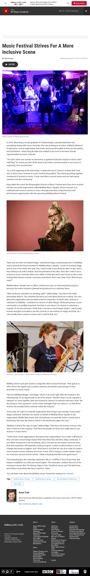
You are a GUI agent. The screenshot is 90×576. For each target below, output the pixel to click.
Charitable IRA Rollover (77, 533)
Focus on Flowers (57, 531)
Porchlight (54, 552)
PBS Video (36, 538)
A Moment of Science (58, 540)
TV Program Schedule (40, 536)
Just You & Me (56, 535)
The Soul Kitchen (57, 556)
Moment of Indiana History (57, 537)
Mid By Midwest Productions (67, 479)
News (35, 547)
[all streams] (87, 11)
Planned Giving (74, 538)
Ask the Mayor (38, 558)
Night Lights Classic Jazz (58, 548)
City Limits (36, 560)
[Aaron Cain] (11, 495)
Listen (53, 522)
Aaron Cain (24, 492)
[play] (6, 11)
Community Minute (39, 562)
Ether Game (55, 529)
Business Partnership (76, 529)
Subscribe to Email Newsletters (39, 542)
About (35, 522)
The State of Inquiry (58, 554)
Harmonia (54, 533)
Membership (73, 528)
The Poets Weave (57, 550)
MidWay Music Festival (22, 479)
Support (72, 522)
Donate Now (73, 526)
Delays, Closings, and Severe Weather (40, 552)
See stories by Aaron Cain (30, 503)
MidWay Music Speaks (43, 479)
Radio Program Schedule (38, 530)
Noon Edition (37, 557)
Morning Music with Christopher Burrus (58, 542)
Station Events (38, 540)
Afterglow (54, 528)
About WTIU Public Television (39, 534)
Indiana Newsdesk (39, 555)
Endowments (74, 536)
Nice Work (54, 545)
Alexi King (17, 484)
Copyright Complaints (10, 538)
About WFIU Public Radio (39, 527)
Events (53, 560)
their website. (68, 473)
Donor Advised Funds (76, 535)
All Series (54, 526)
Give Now (80, 3)
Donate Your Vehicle (76, 531)
